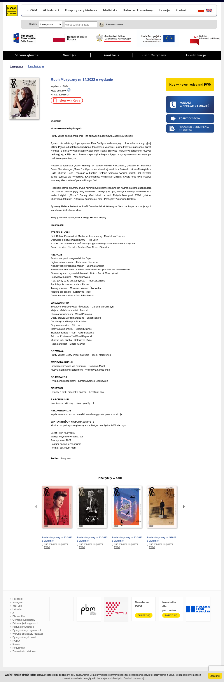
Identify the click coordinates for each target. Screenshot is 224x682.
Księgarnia (16, 66)
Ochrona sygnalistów (23, 619)
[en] (211, 10)
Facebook (17, 598)
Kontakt (16, 644)
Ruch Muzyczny (154, 55)
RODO (16, 640)
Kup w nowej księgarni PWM (56, 546)
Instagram (17, 602)
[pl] (198, 10)
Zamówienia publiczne (24, 651)
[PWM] (12, 11)
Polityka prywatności (23, 626)
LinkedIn (16, 609)
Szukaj (101, 24)
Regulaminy (18, 647)
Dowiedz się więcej (134, 678)
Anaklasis (111, 55)
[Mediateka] (110, 10)
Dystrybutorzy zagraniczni (26, 630)
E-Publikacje (196, 55)
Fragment (66, 458)
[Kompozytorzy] (81, 10)
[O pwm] (30, 10)
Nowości (69, 55)
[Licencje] (164, 10)
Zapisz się (144, 615)
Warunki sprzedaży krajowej (27, 633)
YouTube (17, 605)
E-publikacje (36, 66)
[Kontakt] (181, 10)
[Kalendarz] (138, 10)
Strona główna (27, 55)
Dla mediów (18, 616)
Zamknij (215, 676)
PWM (65, 86)
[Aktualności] (51, 10)
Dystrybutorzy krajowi (24, 637)
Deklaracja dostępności (24, 623)
